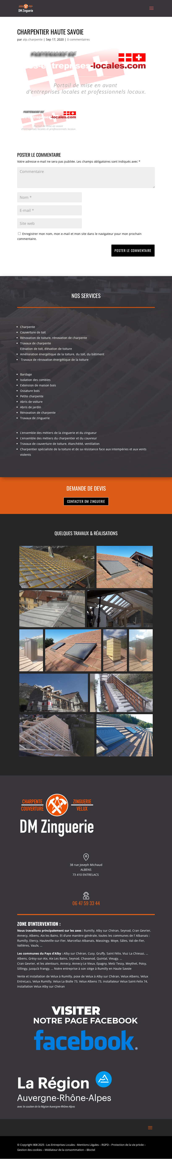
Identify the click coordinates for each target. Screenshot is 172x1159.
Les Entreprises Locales (60, 1145)
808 (35, 1145)
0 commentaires (78, 39)
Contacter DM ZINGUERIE (86, 501)
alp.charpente (33, 39)
